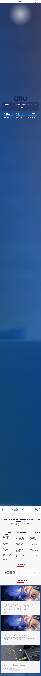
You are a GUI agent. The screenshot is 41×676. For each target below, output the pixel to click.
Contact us (37, 1)
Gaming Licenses (5, 509)
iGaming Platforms (26, 509)
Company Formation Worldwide (16, 509)
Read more (6, 611)
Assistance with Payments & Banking (37, 509)
